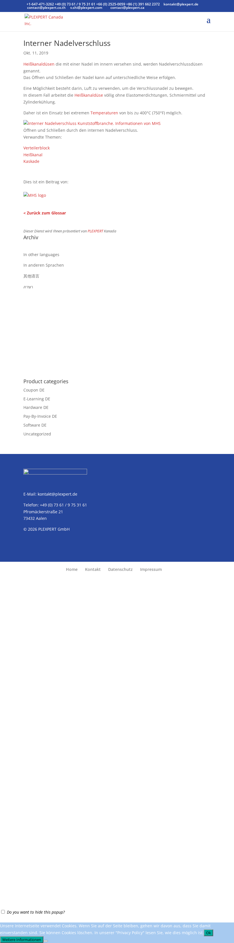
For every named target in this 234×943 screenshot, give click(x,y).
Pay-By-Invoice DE (40, 416)
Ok (208, 932)
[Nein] (45, 941)
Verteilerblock (36, 148)
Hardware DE (36, 407)
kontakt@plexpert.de (57, 494)
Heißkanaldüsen (39, 64)
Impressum (151, 569)
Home (72, 569)
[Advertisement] (117, 330)
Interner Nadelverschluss (66, 43)
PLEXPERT (95, 231)
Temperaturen (104, 112)
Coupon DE (34, 390)
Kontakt (93, 569)
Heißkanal (33, 154)
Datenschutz (120, 569)
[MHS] (92, 123)
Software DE (35, 425)
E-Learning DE (36, 398)
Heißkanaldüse (88, 95)
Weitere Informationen (21, 939)
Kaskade (31, 161)
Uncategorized (37, 434)
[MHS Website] (34, 194)
